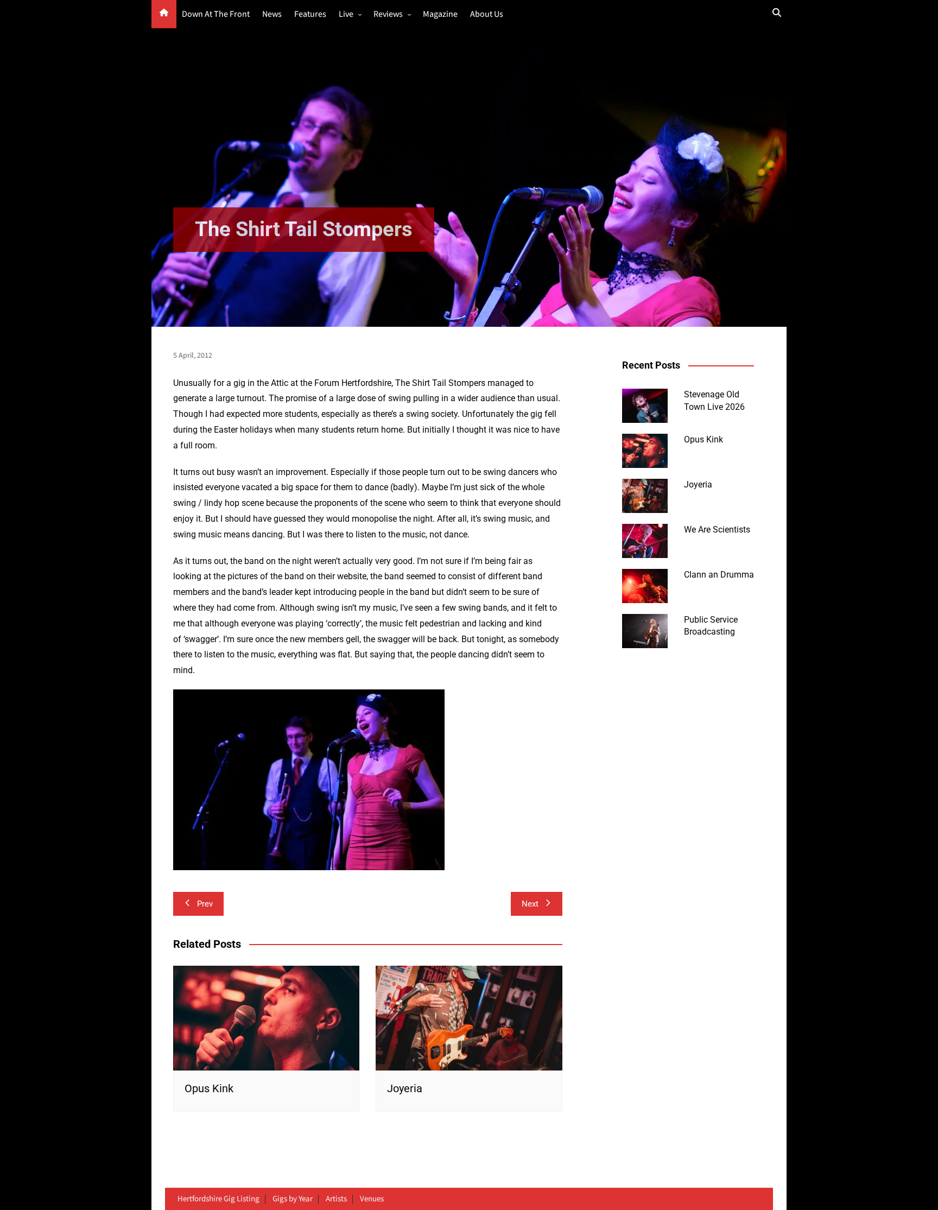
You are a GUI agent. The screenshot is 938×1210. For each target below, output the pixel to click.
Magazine (440, 14)
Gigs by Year (292, 1199)
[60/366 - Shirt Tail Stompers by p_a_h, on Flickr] (309, 779)
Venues (372, 1199)
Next (530, 904)
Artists (336, 1199)
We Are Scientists (717, 529)
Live (346, 14)
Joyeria (404, 1088)
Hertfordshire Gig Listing (218, 1199)
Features (310, 14)
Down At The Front (216, 14)
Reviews (388, 14)
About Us (486, 14)
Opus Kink (209, 1088)
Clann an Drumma (719, 574)
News (272, 14)
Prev (205, 904)
